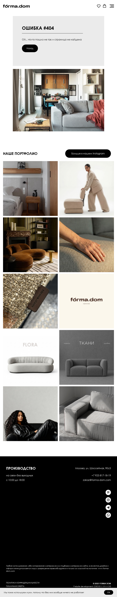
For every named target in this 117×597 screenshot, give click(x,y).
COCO (97, 586)
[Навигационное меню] (112, 6)
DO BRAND (104, 586)
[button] (99, 6)
